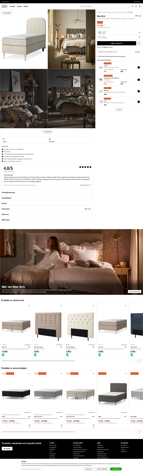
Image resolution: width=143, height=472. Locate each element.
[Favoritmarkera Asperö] (29, 373)
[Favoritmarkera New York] (139, 43)
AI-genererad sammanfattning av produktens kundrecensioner (20, 185)
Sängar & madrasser (108, 12)
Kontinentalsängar (123, 12)
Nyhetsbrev (124, 451)
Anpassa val (88, 469)
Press (50, 451)
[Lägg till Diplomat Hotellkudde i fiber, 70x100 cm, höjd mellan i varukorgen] (139, 91)
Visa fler (119, 109)
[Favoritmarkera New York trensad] (61, 305)
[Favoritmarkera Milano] (125, 373)
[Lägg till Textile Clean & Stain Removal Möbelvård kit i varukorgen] (139, 80)
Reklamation (100, 447)
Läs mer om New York (134, 291)
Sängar (115, 12)
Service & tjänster (77, 447)
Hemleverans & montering (80, 449)
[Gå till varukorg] (139, 6)
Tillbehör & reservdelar (103, 449)
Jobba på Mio (52, 447)
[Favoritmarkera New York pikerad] (93, 305)
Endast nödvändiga (102, 469)
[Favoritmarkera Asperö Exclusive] (93, 373)
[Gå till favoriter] (136, 6)
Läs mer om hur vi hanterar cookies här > (31, 469)
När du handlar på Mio (78, 456)
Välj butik (137, 51)
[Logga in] (132, 6)
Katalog (123, 449)
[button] (71, 39)
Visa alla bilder (6, 13)
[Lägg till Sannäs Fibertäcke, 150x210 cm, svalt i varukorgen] (139, 67)
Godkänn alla (116, 469)
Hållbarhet (52, 449)
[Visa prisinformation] (104, 24)
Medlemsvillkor (125, 447)
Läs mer (111, 47)
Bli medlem (7, 448)
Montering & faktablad (103, 458)
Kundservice (100, 445)
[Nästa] (139, 360)
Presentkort (76, 453)
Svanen (5, 141)
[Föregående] (136, 360)
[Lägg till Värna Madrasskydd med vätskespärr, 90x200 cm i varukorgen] (139, 102)
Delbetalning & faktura (79, 451)
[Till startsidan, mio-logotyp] (4, 6)
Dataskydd (52, 456)
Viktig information (102, 453)
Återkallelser (100, 451)
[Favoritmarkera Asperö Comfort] (61, 373)
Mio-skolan (52, 458)
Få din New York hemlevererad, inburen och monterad (112, 56)
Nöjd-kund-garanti (102, 456)
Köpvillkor (76, 458)
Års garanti (51, 141)
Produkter (99, 12)
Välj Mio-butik (137, 1)
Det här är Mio (52, 445)
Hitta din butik (77, 445)
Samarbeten (52, 453)
